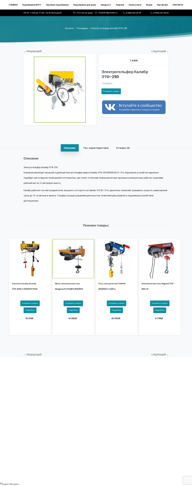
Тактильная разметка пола (166, 381)
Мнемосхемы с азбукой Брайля (100, 389)
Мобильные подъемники (83, 381)
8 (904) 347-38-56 (160, 12)
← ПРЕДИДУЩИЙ (33, 51)
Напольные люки (21, 389)
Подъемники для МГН (23, 381)
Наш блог (175, 389)
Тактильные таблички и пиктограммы (57, 389)
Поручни (118, 381)
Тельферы (82, 28)
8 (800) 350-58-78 (133, 12)
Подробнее (30, 310)
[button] (91, 58)
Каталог (69, 28)
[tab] (70, 148)
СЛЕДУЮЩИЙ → (159, 51)
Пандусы (105, 381)
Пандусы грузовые (137, 381)
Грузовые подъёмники (51, 381)
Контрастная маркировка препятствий (144, 389)
